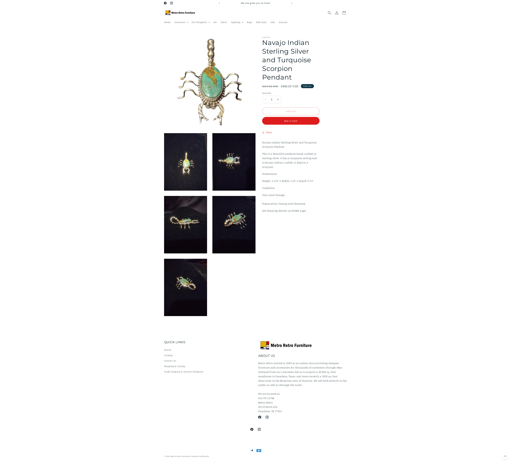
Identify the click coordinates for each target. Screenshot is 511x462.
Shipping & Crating (174, 366)
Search (168, 349)
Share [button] (269, 132)
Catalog (168, 355)
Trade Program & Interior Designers (183, 371)
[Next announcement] (292, 3)
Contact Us (170, 360)
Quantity (266, 93)
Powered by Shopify (200, 456)
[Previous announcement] (219, 3)
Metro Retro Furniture (181, 456)
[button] (181, 22)
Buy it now (291, 120)
